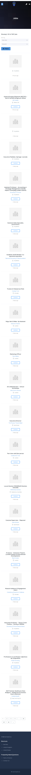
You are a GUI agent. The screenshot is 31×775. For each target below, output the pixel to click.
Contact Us (6, 760)
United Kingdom (7, 747)
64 (8, 722)
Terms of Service (7, 758)
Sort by (3, 37)
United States (7, 750)
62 (23, 718)
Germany (5, 744)
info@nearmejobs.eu (6, 737)
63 (4, 722)
